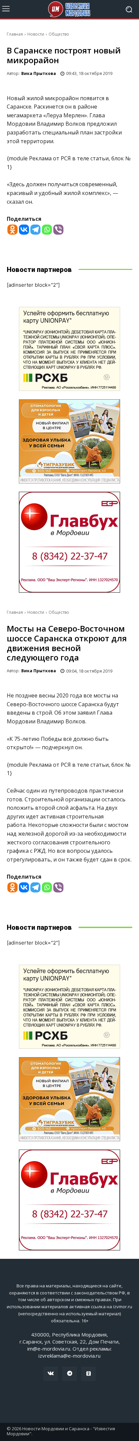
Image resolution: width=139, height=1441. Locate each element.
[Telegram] (35, 230)
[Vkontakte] (24, 230)
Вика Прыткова (38, 73)
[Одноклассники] (88, 1374)
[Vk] (51, 1374)
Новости (35, 34)
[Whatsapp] (47, 230)
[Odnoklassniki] (12, 230)
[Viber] (58, 230)
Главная (15, 34)
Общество (59, 34)
